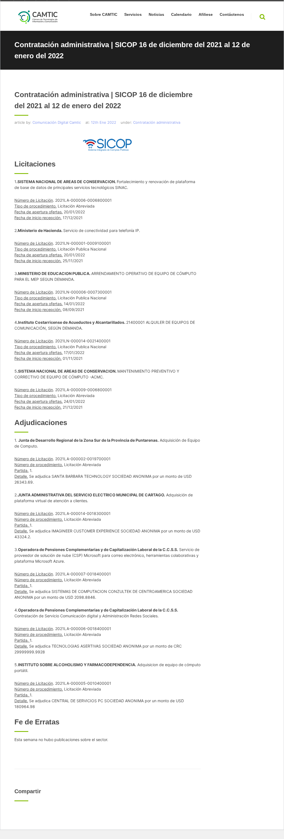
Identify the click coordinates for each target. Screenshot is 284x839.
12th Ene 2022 (103, 122)
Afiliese (206, 14)
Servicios (133, 14)
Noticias (156, 14)
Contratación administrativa (156, 122)
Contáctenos (232, 14)
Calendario (181, 14)
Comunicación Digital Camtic (56, 122)
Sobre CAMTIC (103, 14)
